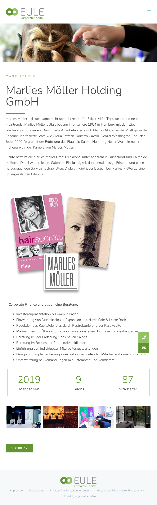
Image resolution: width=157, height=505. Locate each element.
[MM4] (133, 417)
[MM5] (24, 417)
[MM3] (96, 417)
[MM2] (60, 417)
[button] (8, 417)
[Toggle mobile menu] (149, 12)
